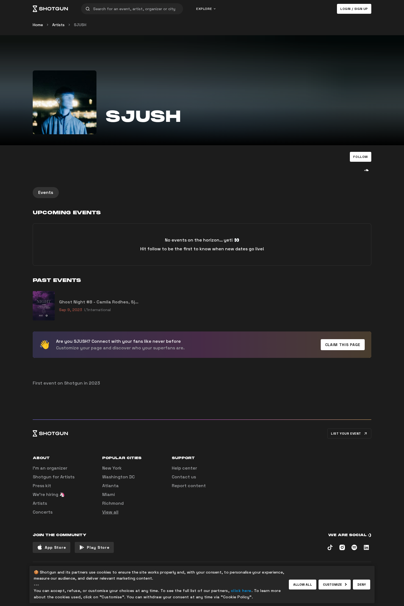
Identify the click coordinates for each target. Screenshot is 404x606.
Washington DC (118, 477)
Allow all (302, 584)
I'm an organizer (50, 468)
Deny (361, 584)
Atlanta (110, 486)
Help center (184, 468)
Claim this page (343, 344)
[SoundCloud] (366, 170)
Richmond (113, 503)
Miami (108, 494)
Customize (332, 584)
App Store (55, 547)
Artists (58, 24)
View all (110, 512)
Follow (360, 157)
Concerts (42, 512)
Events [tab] (45, 192)
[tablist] (202, 192)
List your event (346, 433)
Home (38, 24)
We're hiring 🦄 (49, 494)
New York (112, 468)
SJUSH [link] (80, 24)
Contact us (184, 477)
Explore (204, 9)
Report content (189, 486)
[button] (360, 157)
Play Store (98, 547)
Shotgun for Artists (53, 477)
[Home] (50, 9)
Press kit (42, 486)
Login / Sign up (354, 9)
